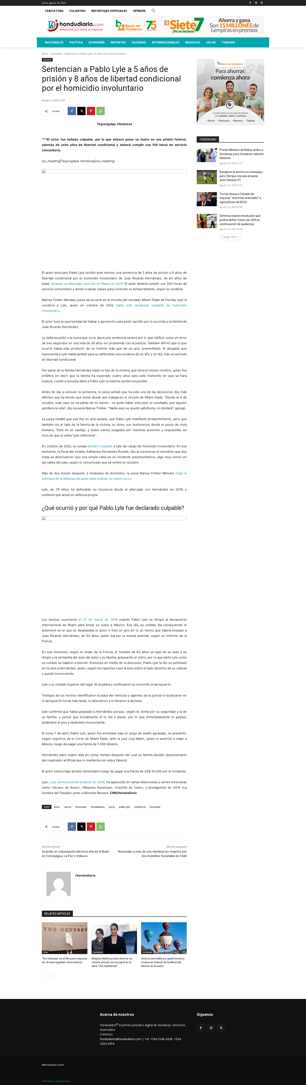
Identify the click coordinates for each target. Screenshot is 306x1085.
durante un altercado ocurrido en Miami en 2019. (88, 284)
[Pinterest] (91, 111)
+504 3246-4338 (161, 1039)
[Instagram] (256, 3)
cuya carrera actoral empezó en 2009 (76, 782)
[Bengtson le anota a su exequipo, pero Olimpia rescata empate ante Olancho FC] (207, 177)
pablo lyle (124, 806)
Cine (45, 952)
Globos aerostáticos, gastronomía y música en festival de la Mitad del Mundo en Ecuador (162, 962)
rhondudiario (85, 875)
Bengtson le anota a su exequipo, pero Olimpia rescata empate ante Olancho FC (241, 176)
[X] (261, 3)
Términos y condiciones (56, 1081)
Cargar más (229, 237)
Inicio (45, 53)
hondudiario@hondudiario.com (120, 1039)
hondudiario (98, 806)
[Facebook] (250, 3)
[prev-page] (44, 976)
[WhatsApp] (100, 111)
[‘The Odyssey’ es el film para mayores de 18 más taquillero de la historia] (64, 938)
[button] (153, 11)
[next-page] (51, 976)
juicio (112, 806)
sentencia (140, 806)
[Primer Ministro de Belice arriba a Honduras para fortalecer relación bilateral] (207, 155)
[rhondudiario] (58, 884)
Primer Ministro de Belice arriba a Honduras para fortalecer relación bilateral (242, 154)
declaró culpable (100, 446)
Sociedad (56, 53)
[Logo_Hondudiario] (75, 26)
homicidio (81, 806)
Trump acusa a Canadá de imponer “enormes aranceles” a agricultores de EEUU (240, 198)
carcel (67, 806)
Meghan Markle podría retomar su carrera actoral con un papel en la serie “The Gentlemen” (112, 962)
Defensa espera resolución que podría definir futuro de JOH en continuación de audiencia (240, 220)
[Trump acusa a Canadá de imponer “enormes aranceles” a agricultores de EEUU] (207, 199)
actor (57, 806)
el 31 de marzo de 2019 (98, 619)
